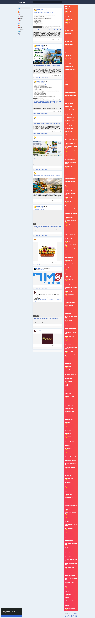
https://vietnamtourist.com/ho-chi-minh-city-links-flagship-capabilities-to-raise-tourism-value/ (46, 120)
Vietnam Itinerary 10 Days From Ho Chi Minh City (44, 194)
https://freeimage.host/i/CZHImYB (41, 48)
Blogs (21, 18)
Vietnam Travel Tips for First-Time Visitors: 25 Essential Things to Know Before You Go (47, 227)
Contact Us (71, 616)
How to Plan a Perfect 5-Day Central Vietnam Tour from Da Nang (46, 66)
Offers (21, 25)
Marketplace (22, 20)
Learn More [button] (5, 612)
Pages (21, 11)
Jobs (21, 27)
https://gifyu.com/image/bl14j (40, 139)
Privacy (76, 615)
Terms (73, 615)
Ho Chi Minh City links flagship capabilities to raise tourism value (46, 124)
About (71, 615)
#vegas (51, 299)
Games (21, 33)
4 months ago (38, 239)
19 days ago (38, 118)
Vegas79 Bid (38, 291)
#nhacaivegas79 (57, 299)
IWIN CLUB (38, 238)
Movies (21, 31)
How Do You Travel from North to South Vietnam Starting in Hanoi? (46, 158)
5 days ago (38, 46)
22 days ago (38, 138)
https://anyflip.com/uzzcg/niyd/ (40, 84)
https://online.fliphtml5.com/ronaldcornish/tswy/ (44, 12)
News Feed (22, 8)
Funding (21, 22)
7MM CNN (38, 268)
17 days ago (38, 82)
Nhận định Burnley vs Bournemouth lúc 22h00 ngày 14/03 (46, 318)
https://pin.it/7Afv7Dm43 (39, 209)
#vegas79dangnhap (45, 299)
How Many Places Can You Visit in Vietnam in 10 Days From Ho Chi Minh (47, 30)
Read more (36, 301)
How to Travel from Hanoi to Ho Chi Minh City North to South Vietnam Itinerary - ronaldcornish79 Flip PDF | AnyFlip (47, 102)
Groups (21, 14)
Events (21, 16)
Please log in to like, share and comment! (40, 41)
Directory (76, 616)
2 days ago (38, 10)
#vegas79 (39, 299)
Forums (21, 29)
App (68, 615)
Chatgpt (66, 615)
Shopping (66, 616)
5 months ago (38, 292)
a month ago (38, 173)
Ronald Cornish (39, 9)
